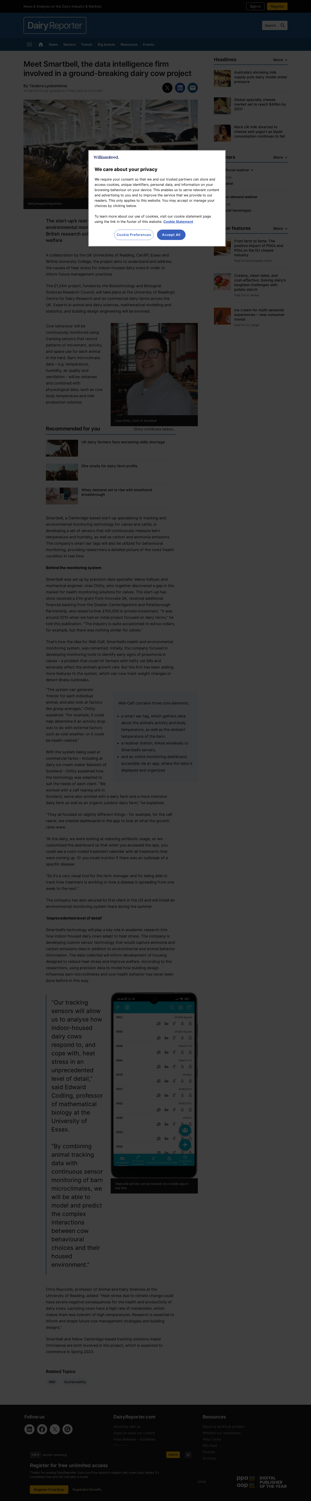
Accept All (171, 235)
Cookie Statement (178, 221)
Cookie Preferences (134, 235)
